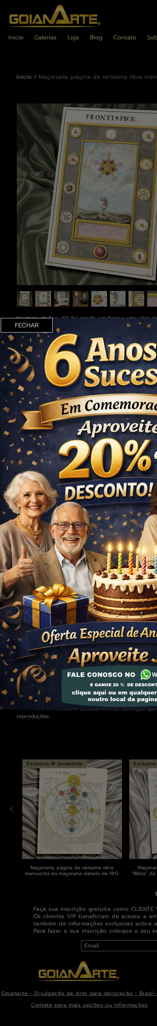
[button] (27, 325)
